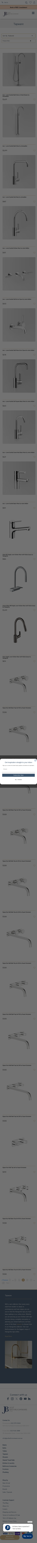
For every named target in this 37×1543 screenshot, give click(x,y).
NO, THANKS (18, 779)
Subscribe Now (18, 775)
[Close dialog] (35, 760)
